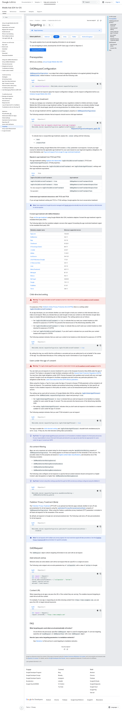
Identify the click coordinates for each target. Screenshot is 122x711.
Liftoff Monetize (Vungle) (37, 259)
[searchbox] (12, 17)
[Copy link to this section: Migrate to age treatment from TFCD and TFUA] (62, 157)
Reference (13, 11)
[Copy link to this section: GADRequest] (44, 548)
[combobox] (91, 2)
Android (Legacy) (87, 37)
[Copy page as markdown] (49, 25)
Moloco (32, 276)
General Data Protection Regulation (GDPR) (87, 373)
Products (37, 20)
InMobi (32, 253)
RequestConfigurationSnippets (84, 128)
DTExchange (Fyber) (36, 246)
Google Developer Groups (33, 675)
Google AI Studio (94, 681)
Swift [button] (32, 80)
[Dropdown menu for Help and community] (58, 2)
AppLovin (33, 234)
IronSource (33, 256)
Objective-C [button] (41, 80)
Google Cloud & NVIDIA (32, 684)
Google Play (93, 689)
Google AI (90, 700)
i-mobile (32, 250)
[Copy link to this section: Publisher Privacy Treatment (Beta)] (60, 502)
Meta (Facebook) (35, 269)
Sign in (118, 2)
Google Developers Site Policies (57, 658)
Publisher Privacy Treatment (41, 506)
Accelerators (29, 681)
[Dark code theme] (97, 83)
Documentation (26, 2)
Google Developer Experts (33, 678)
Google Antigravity (95, 684)
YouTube (60, 687)
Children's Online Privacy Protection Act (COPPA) (58, 307)
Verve (32, 288)
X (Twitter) (61, 684)
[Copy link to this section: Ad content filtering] (47, 447)
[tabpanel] (66, 85)
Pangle (32, 282)
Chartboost (33, 243)
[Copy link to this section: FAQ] (35, 624)
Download (23, 11)
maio (31, 266)
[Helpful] (98, 20)
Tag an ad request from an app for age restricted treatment (62, 152)
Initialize (40, 94)
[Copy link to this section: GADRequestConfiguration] (58, 69)
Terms (28, 707)
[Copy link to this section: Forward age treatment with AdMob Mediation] (61, 214)
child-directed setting (50, 428)
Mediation (39, 641)
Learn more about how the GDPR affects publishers (62, 379)
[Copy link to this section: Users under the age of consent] (58, 361)
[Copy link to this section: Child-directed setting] (49, 295)
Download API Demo (38, 50)
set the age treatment (40, 217)
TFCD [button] (33, 173)
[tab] (33, 80)
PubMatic (33, 285)
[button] (11, 47)
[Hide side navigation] (21, 708)
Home (31, 20)
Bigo (31, 240)
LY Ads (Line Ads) (35, 263)
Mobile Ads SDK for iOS (12, 8)
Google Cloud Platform (77, 700)
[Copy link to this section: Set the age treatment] (50, 99)
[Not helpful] (100, 20)
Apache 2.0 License (33, 658)
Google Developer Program (33, 672)
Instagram (61, 678)
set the (89, 299)
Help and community (50, 2)
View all (92, 692)
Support (39, 11)
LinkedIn (60, 681)
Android (47, 37)
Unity (64, 37)
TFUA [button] (39, 173)
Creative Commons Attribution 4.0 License (74, 656)
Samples (37, 2)
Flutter (74, 37)
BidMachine (33, 237)
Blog (59, 672)
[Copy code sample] (100, 83)
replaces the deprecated (53, 161)
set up (52, 62)
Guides (4, 11)
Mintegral (33, 272)
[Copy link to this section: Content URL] (42, 591)
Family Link (68, 205)
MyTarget (33, 279)
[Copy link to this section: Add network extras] (48, 558)
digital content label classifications (70, 455)
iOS (56, 37)
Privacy (34, 707)
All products (99, 700)
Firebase (92, 678)
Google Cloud (93, 687)
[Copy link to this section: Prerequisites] (44, 57)
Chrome (92, 675)
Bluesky (60, 675)
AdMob (12, 2)
